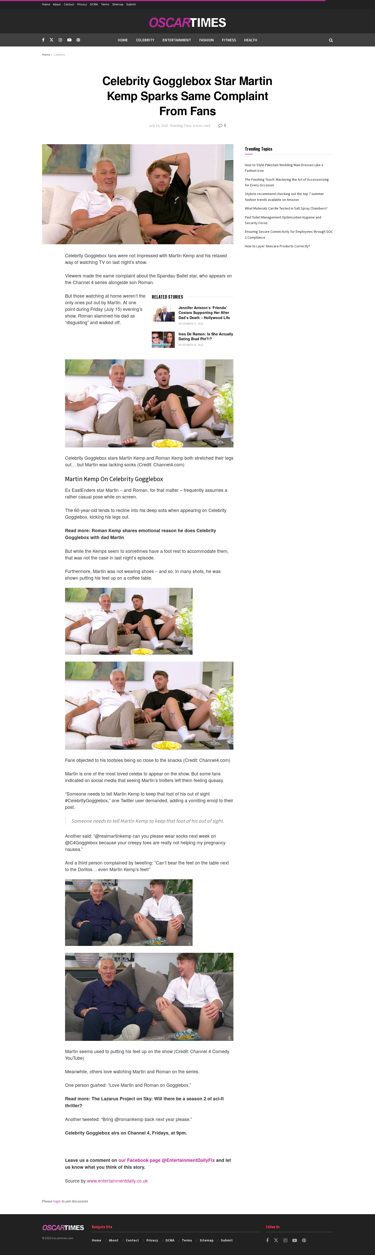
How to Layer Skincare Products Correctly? (277, 246)
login (57, 1201)
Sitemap (117, 4)
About (57, 4)
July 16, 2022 (158, 126)
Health (250, 40)
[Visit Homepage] (187, 21)
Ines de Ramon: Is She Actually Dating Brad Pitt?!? (206, 336)
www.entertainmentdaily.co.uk (117, 1180)
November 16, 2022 (191, 345)
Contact (69, 4)
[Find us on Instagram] (60, 39)
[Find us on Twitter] (51, 39)
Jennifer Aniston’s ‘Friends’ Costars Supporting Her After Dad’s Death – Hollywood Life (204, 312)
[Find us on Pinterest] (78, 39)
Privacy (82, 4)
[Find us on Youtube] (69, 39)
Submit (131, 4)
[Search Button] (331, 40)
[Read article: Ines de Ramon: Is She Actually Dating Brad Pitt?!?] (163, 340)
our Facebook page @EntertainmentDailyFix (166, 1160)
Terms (105, 4)
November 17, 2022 (191, 323)
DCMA (94, 4)
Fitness (229, 40)
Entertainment (176, 40)
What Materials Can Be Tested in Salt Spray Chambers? (286, 208)
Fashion (206, 40)
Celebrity (145, 40)
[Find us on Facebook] (43, 39)
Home (46, 4)
